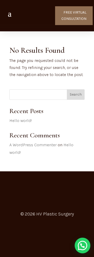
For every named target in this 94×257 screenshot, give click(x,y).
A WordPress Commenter (33, 144)
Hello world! (20, 120)
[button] (82, 245)
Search (76, 94)
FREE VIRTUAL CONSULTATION (73, 15)
